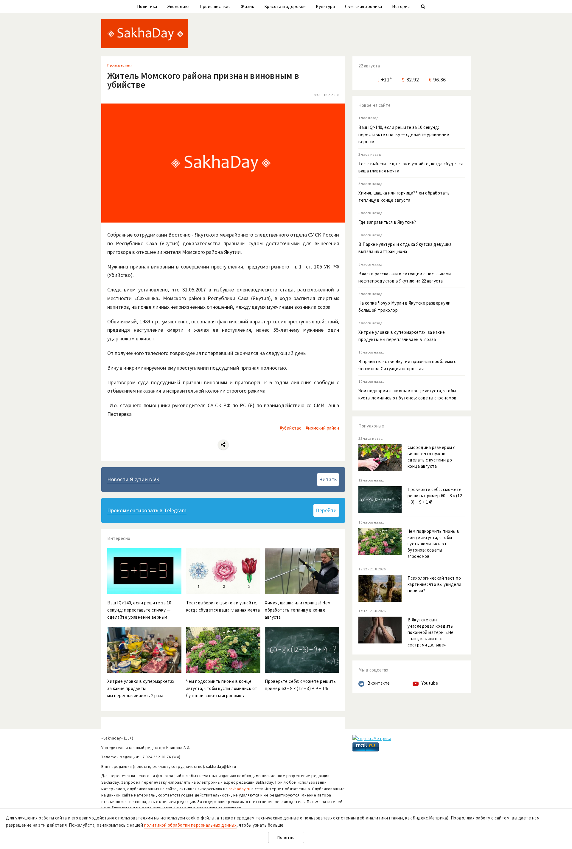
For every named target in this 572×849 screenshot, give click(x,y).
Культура (325, 6)
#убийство (291, 428)
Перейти (326, 510)
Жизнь (247, 6)
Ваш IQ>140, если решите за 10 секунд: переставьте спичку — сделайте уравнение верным (403, 134)
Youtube (430, 683)
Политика (147, 6)
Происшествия (215, 6)
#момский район (322, 428)
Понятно (286, 837)
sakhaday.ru (240, 788)
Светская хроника (363, 6)
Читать (328, 479)
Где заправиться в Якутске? (387, 222)
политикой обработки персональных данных (190, 825)
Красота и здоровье (285, 6)
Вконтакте (378, 683)
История (401, 6)
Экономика (178, 6)
